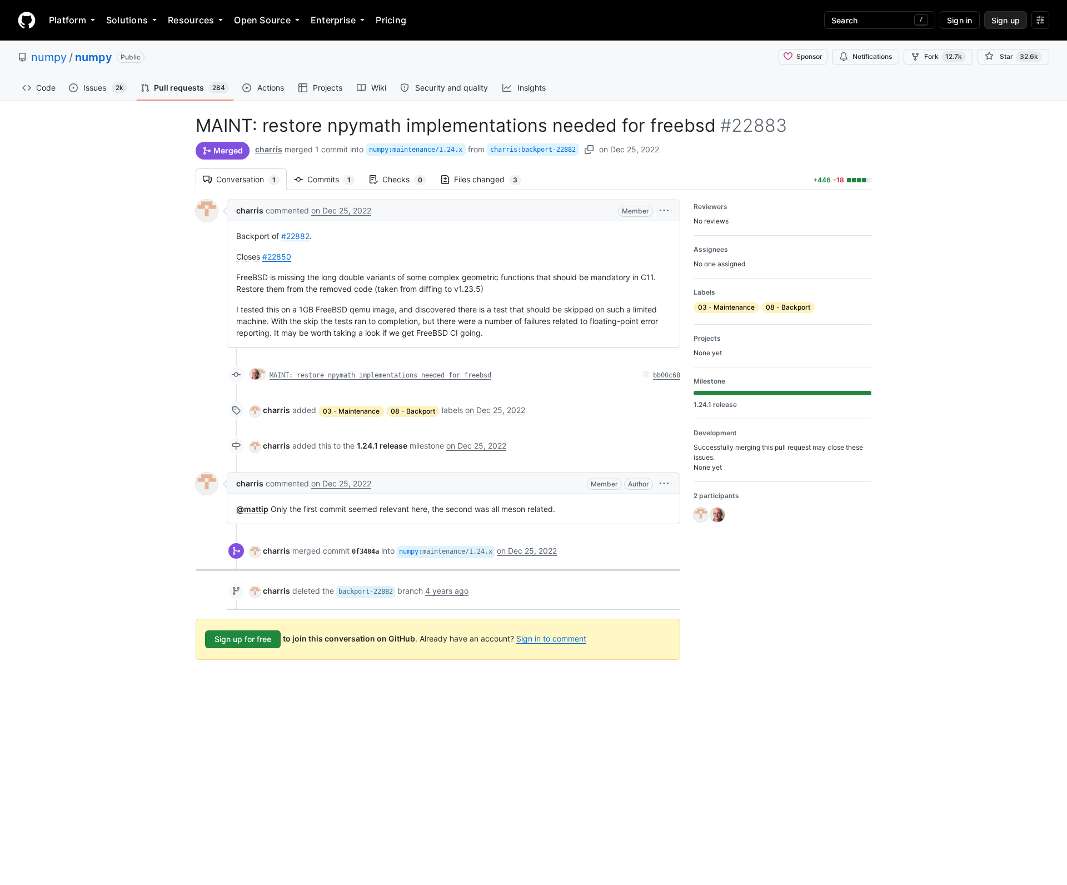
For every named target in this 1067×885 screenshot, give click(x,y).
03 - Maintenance (351, 411)
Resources (191, 20)
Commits (334, 179)
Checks (407, 179)
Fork (943, 56)
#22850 (276, 256)
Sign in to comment (551, 638)
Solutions (127, 20)
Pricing (391, 20)
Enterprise (333, 20)
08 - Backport (413, 411)
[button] (664, 210)
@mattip (252, 509)
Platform (67, 20)
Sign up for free (243, 639)
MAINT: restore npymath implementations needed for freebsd (380, 375)
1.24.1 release (382, 445)
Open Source (262, 20)
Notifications (872, 56)
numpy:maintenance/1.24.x (415, 149)
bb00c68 (666, 375)
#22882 (295, 236)
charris (268, 149)
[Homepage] (27, 20)
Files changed (491, 179)
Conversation (251, 179)
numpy (49, 57)
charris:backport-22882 (533, 149)
